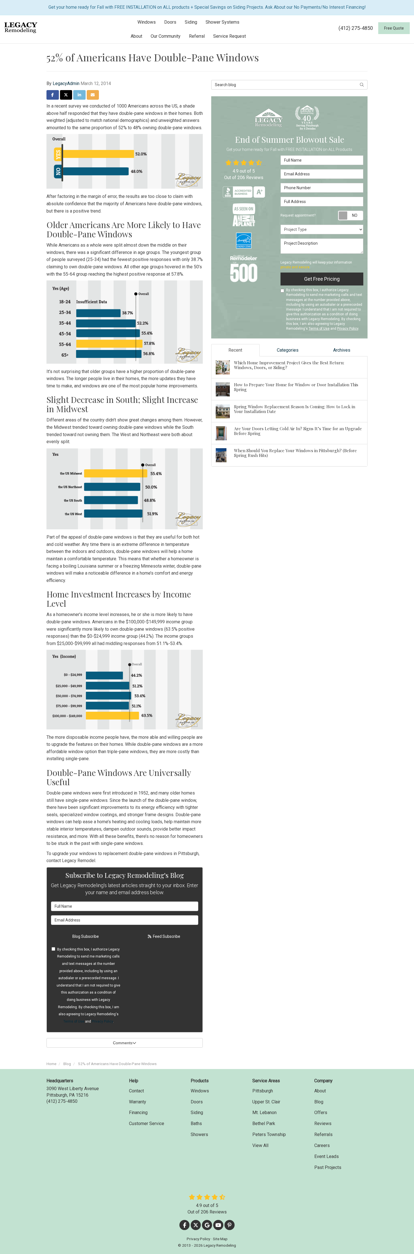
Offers (320, 1112)
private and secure (295, 267)
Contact (136, 1091)
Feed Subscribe (166, 936)
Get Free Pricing (322, 279)
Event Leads (326, 1156)
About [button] (136, 36)
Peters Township (269, 1134)
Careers (322, 1145)
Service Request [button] (229, 36)
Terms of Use (73, 1021)
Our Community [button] (166, 36)
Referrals (323, 1134)
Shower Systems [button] (222, 22)
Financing (138, 1112)
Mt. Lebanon (264, 1112)
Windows (200, 1091)
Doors (197, 1101)
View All (260, 1145)
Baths (196, 1123)
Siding (197, 1112)
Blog (318, 1101)
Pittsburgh (262, 1091)
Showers (199, 1134)
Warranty (137, 1101)
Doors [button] (170, 22)
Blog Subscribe (85, 936)
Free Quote (394, 28)
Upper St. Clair (266, 1101)
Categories (288, 350)
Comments (122, 1043)
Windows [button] (146, 22)
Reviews (322, 1123)
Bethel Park (263, 1123)
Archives (341, 350)
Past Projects (327, 1167)
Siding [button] (191, 22)
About (320, 1091)
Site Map (220, 1239)
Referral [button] (197, 36)
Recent (235, 350)
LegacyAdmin (66, 83)
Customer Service (146, 1123)
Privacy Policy (102, 1021)
